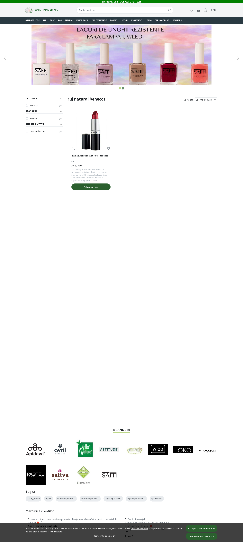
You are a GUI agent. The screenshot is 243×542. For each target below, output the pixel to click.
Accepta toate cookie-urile (201, 528)
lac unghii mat (33, 498)
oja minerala (156, 498)
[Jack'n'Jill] (133, 450)
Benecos (34, 118)
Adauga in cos (91, 186)
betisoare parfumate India (69, 498)
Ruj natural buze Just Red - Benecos (89, 155)
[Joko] (183, 449)
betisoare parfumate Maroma (95, 498)
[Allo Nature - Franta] (85, 450)
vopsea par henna (113, 498)
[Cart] (205, 10)
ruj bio (48, 498)
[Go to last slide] (4, 58)
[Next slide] (238, 58)
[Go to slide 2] (123, 88)
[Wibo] (158, 449)
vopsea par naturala (136, 498)
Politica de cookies (139, 528)
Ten (45, 20)
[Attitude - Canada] (109, 449)
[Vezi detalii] (73, 148)
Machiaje (34, 105)
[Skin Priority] (42, 10)
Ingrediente (137, 20)
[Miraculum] (207, 449)
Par (60, 20)
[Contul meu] (198, 10)
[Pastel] (36, 475)
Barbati (114, 20)
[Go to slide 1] (120, 88)
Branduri (177, 20)
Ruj (72, 161)
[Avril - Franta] (60, 450)
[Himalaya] (83, 474)
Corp (52, 20)
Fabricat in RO (162, 20)
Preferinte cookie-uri (104, 536)
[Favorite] (191, 10)
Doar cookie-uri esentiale (201, 536)
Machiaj (69, 20)
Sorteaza (188, 99)
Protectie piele (99, 20)
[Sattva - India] (60, 474)
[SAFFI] (109, 475)
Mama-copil (82, 20)
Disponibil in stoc (38, 131)
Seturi (125, 20)
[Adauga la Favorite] (108, 148)
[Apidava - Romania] (36, 449)
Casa (149, 20)
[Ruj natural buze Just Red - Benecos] (91, 131)
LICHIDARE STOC (32, 20)
